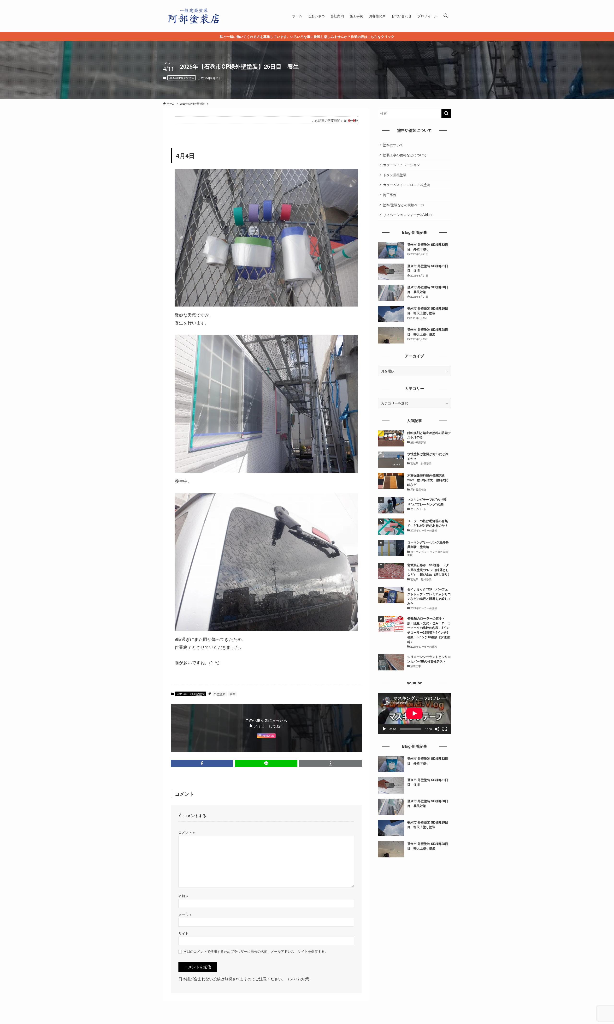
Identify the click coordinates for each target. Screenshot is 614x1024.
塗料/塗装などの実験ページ (403, 204)
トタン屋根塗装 (395, 174)
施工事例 (389, 194)
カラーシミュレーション (401, 164)
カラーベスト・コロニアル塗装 (406, 184)
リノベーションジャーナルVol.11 (408, 214)
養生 (233, 694)
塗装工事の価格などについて (405, 154)
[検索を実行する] (446, 113)
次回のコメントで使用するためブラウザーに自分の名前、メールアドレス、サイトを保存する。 (255, 951)
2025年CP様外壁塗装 (181, 78)
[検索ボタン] (445, 16)
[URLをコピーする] (330, 763)
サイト (183, 933)
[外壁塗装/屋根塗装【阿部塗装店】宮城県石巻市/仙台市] (193, 16)
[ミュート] (437, 729)
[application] (414, 713)
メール (184, 914)
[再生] (384, 729)
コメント (186, 832)
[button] (202, 763)
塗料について (393, 144)
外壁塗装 (219, 694)
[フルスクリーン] (444, 729)
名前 (183, 895)
